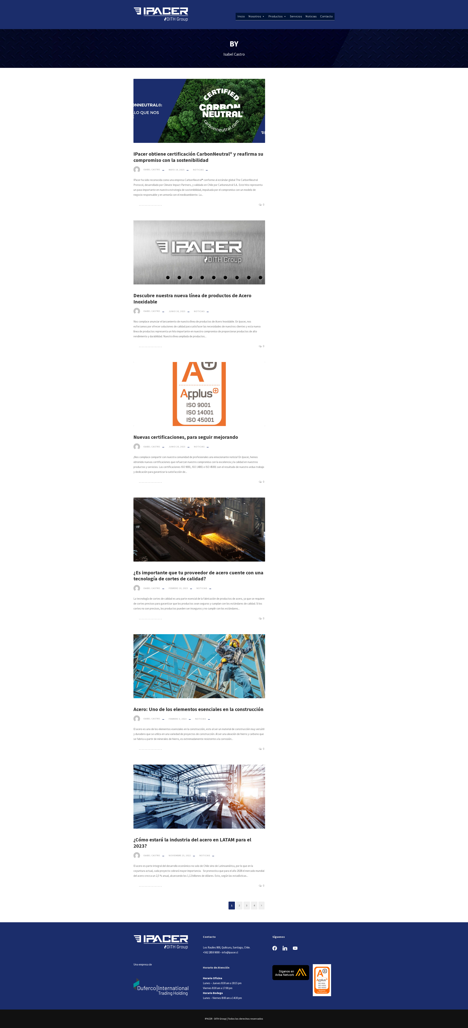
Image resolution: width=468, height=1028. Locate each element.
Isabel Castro (151, 169)
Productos (275, 16)
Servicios (296, 16)
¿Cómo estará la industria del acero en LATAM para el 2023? (192, 842)
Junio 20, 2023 (177, 446)
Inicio (241, 16)
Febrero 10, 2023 (178, 588)
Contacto (326, 16)
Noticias (310, 16)
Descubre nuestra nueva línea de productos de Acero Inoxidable (192, 298)
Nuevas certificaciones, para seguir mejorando (185, 437)
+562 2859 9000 (211, 952)
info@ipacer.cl (230, 952)
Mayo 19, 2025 (176, 169)
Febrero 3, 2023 (178, 718)
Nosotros (254, 16)
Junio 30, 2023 (177, 311)
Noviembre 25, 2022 (180, 855)
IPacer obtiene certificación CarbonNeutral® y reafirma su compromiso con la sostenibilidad (198, 157)
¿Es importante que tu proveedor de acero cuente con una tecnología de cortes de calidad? (198, 575)
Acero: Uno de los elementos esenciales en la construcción (198, 709)
